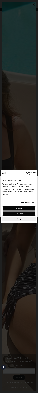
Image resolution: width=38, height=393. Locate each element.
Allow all (19, 208)
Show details (25, 202)
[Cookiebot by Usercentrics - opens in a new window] (27, 173)
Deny (19, 219)
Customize (19, 213)
